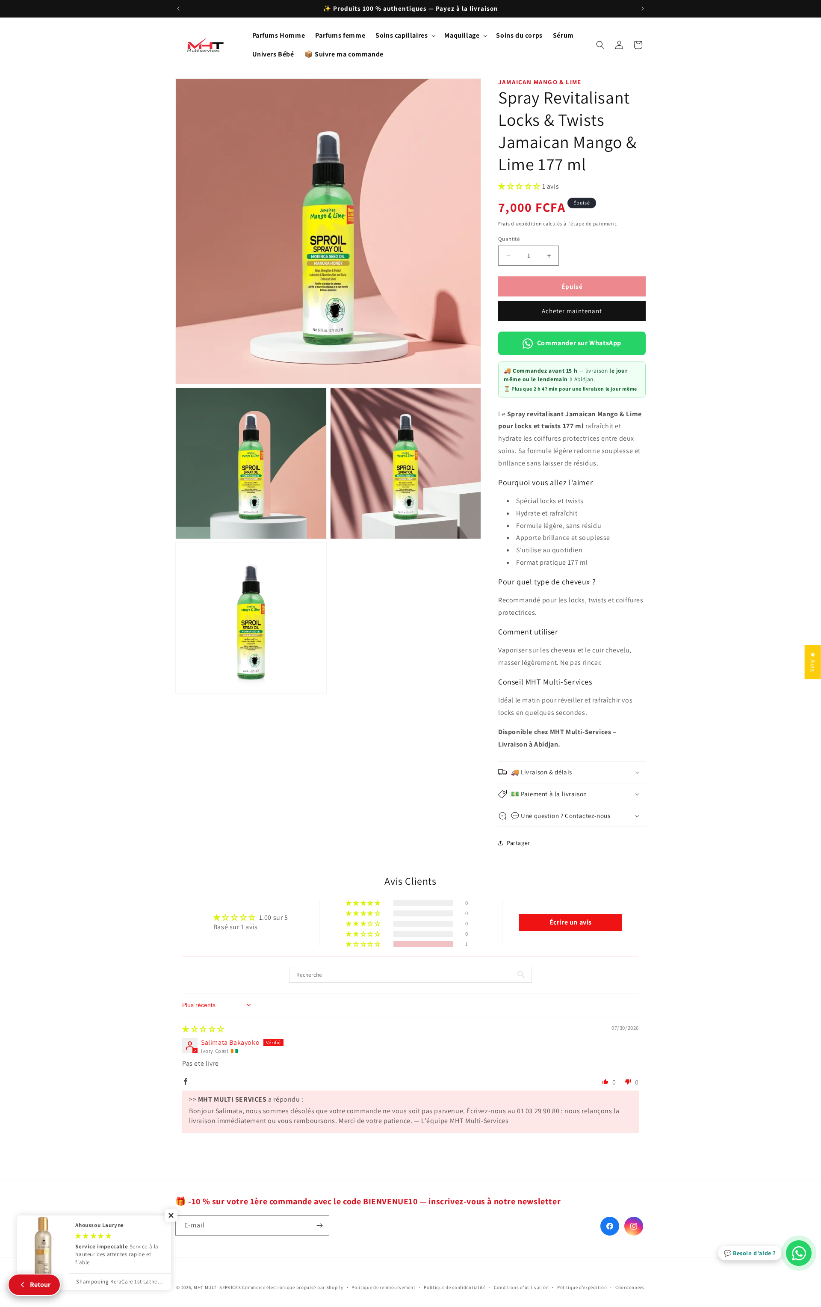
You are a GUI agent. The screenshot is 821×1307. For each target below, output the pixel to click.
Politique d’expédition (582, 1287)
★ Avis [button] (813, 662)
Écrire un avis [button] (570, 922)
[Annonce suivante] (642, 8)
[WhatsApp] (799, 1253)
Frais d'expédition (520, 223)
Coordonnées (630, 1287)
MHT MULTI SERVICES (217, 1287)
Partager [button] (518, 843)
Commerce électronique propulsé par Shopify (292, 1287)
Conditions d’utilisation (521, 1287)
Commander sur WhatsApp (579, 342)
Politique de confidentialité (455, 1287)
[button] (404, 35)
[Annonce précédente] (178, 8)
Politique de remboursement (383, 1287)
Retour (40, 1284)
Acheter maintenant (572, 311)
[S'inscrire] (319, 1225)
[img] (203, 1029)
